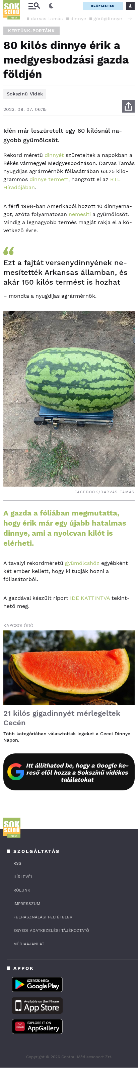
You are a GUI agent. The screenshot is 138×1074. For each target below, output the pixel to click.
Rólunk (21, 890)
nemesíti (80, 214)
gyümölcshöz (82, 563)
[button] (130, 18)
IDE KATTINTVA (90, 598)
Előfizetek (103, 5)
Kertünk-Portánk (31, 30)
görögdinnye (107, 18)
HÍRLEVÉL (23, 876)
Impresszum (26, 903)
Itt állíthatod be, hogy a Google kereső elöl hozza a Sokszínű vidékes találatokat (77, 772)
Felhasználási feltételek (42, 917)
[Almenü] (34, 6)
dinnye (78, 18)
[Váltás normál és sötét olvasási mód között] (51, 6)
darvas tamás (47, 18)
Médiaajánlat (28, 944)
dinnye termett (48, 179)
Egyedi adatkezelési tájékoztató (51, 930)
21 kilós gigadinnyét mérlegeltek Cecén (61, 718)
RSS (17, 863)
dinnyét (54, 155)
